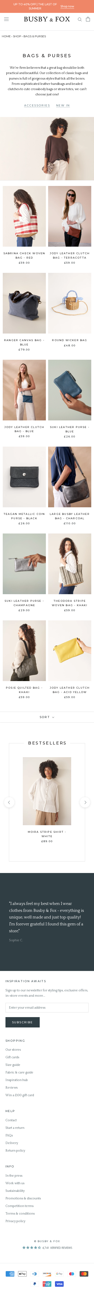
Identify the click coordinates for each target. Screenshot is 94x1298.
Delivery (11, 1143)
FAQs (9, 1135)
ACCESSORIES (37, 105)
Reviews (11, 1088)
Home (6, 36)
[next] (85, 802)
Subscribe (22, 1022)
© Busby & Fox (47, 1241)
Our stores (13, 1050)
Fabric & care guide (19, 1072)
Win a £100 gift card (19, 1095)
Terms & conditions (20, 1213)
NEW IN (63, 105)
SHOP (17, 36)
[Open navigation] (6, 19)
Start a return (14, 1128)
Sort (45, 717)
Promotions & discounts (23, 1198)
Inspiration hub (16, 1080)
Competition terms (19, 1206)
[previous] (9, 802)
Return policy (15, 1151)
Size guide (12, 1065)
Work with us (14, 1183)
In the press (13, 1176)
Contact (11, 1120)
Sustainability (15, 1191)
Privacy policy (15, 1221)
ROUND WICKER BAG (69, 340)
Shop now (67, 6)
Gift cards (12, 1057)
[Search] (80, 19)
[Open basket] (88, 19)
